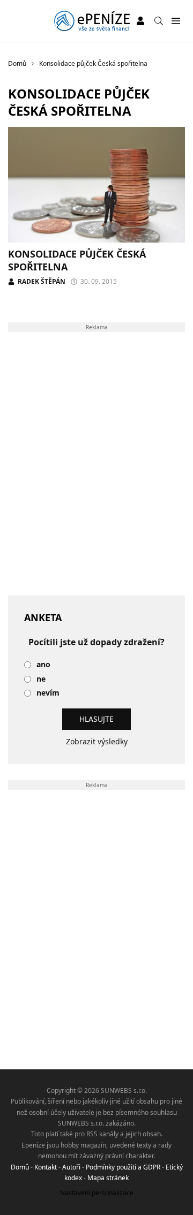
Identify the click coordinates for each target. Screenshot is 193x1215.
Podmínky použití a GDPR (123, 1167)
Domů (20, 1167)
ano (43, 664)
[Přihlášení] (140, 21)
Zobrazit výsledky (97, 741)
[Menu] (175, 21)
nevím (48, 693)
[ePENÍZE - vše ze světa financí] (92, 21)
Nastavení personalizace (96, 1192)
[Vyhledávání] (158, 21)
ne (41, 679)
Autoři (71, 1167)
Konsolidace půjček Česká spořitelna (77, 260)
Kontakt (45, 1167)
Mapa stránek (108, 1177)
